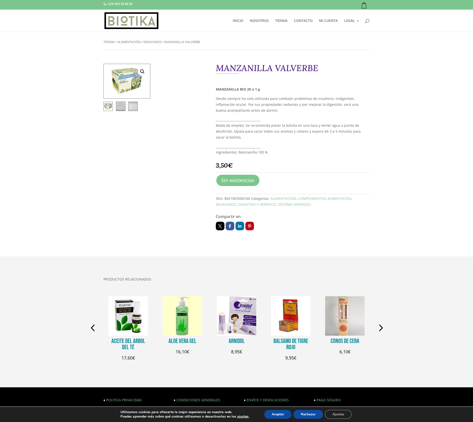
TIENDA (281, 21)
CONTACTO (303, 21)
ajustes (243, 416)
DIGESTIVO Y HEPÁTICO (257, 204)
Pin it (249, 226)
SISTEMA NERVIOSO (294, 204)
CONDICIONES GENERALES (198, 400)
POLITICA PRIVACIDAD (124, 400)
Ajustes (338, 414)
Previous (93, 328)
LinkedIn (240, 226)
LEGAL (349, 21)
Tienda (109, 42)
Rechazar (308, 414)
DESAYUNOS (152, 42)
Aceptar (278, 414)
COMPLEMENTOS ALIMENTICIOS (324, 198)
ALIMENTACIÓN (129, 42)
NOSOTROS (259, 21)
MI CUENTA (328, 21)
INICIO (238, 21)
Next (379, 328)
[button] (142, 71)
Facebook (230, 226)
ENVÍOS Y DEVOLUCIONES (268, 400)
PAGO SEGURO (329, 400)
